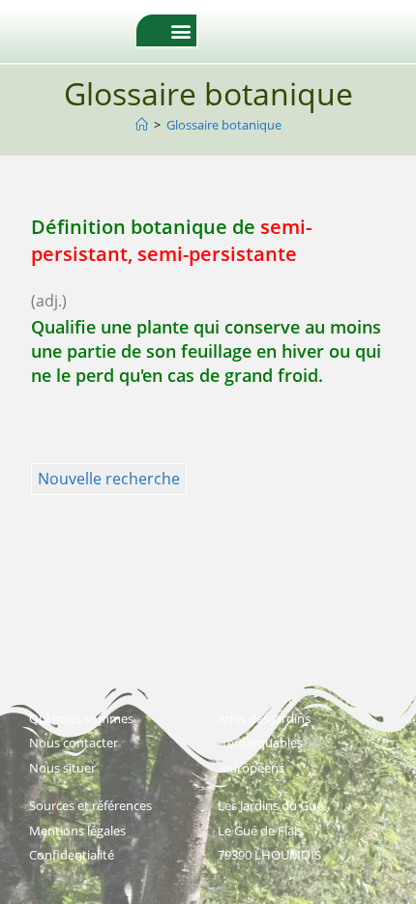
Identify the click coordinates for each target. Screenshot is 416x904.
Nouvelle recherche (109, 478)
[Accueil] (141, 124)
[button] (180, 30)
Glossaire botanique (224, 124)
